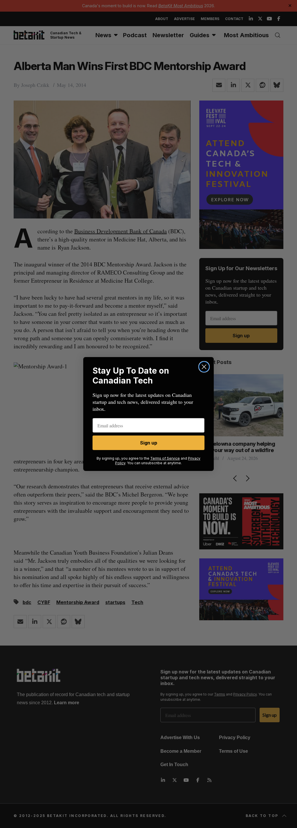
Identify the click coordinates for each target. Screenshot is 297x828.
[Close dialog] (204, 367)
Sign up (148, 443)
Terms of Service (165, 458)
